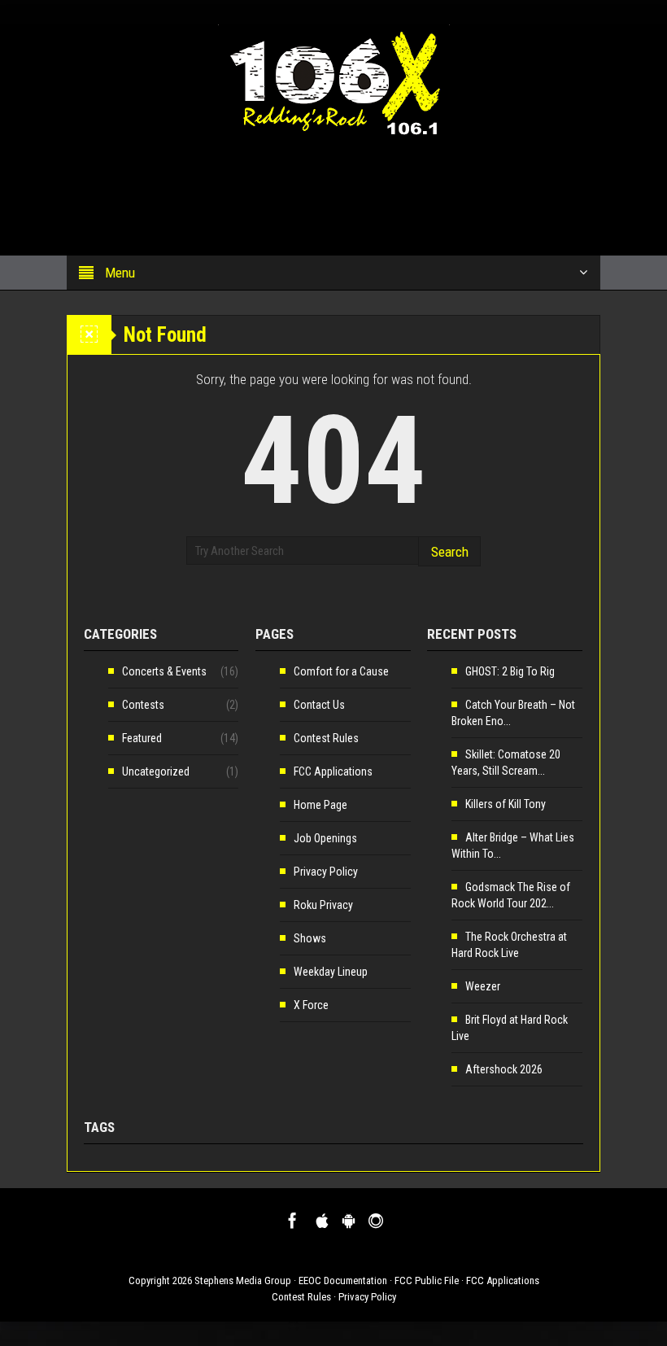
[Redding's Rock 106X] (334, 78)
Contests (143, 704)
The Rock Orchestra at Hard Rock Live (509, 944)
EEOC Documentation (343, 1280)
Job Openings (325, 838)
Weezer (482, 986)
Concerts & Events (164, 671)
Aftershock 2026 (504, 1069)
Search (450, 552)
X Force (311, 1005)
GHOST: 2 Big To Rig (510, 671)
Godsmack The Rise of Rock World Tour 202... (510, 895)
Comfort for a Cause (341, 671)
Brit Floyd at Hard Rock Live (509, 1027)
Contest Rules (326, 738)
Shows (310, 938)
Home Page (320, 804)
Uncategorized (156, 771)
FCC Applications (333, 771)
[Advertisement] (304, 188)
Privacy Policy (326, 871)
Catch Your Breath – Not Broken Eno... (513, 713)
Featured (142, 738)
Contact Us (319, 704)
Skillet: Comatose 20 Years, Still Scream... (505, 762)
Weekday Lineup (331, 971)
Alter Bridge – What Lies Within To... (512, 845)
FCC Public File (427, 1280)
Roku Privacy (323, 904)
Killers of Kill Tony (505, 804)
